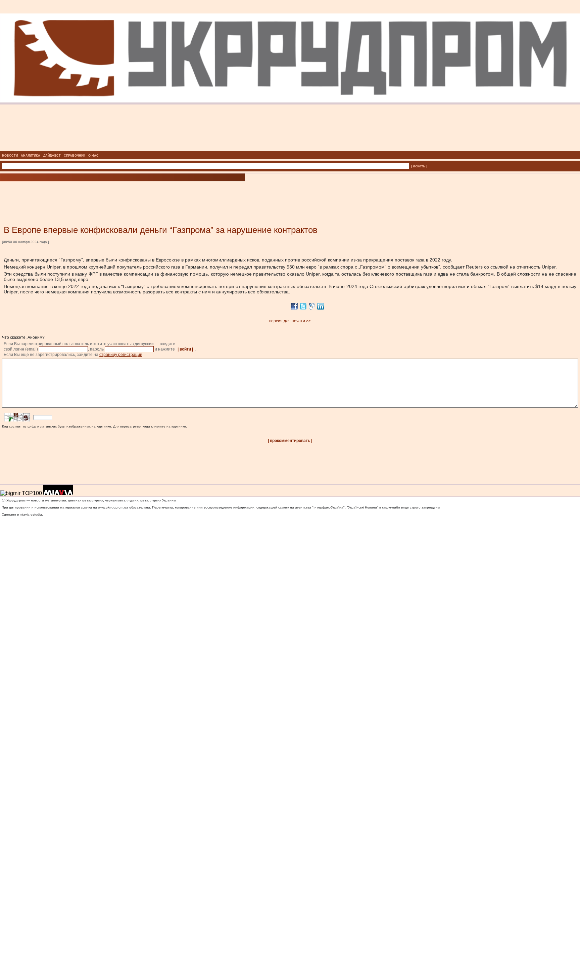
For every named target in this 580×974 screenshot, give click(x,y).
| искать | (419, 166)
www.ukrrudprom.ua (113, 507)
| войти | (185, 349)
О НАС (93, 155)
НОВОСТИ (10, 155)
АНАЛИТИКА (30, 155)
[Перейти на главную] (290, 149)
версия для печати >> (290, 321)
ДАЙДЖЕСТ (52, 155)
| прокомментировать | (290, 440)
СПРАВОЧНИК (74, 155)
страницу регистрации (120, 354)
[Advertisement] (80, 193)
